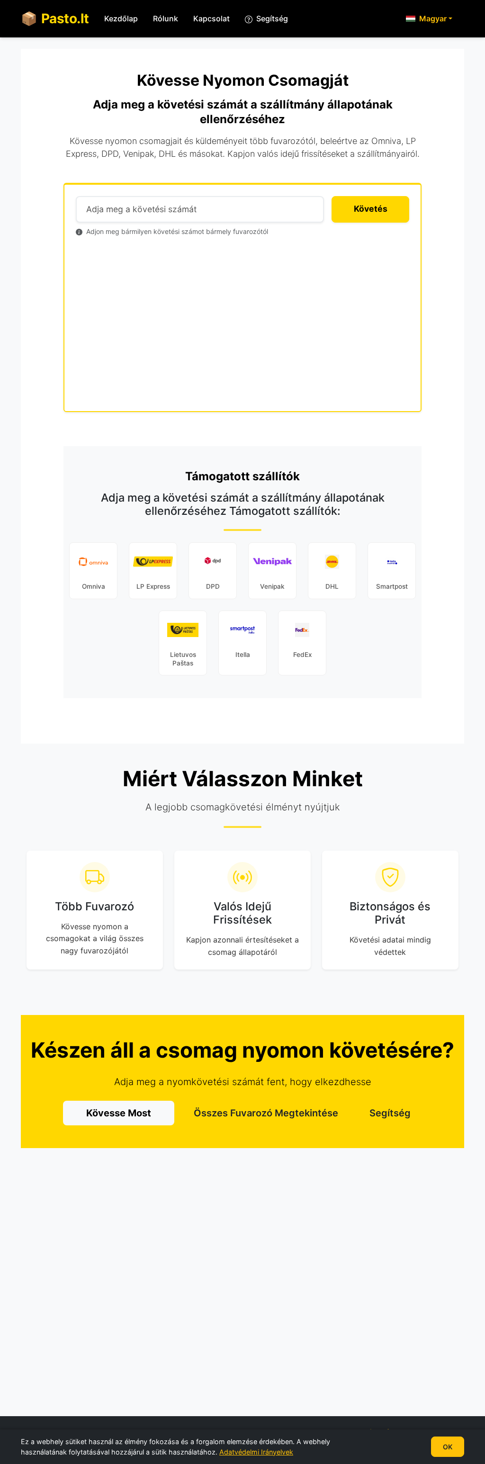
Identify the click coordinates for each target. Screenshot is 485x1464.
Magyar (433, 18)
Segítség (390, 1113)
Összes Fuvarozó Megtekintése (266, 1113)
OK (447, 1447)
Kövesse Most (118, 1113)
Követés (370, 209)
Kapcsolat (211, 18)
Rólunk (165, 18)
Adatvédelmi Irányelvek (256, 1451)
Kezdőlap (121, 18)
